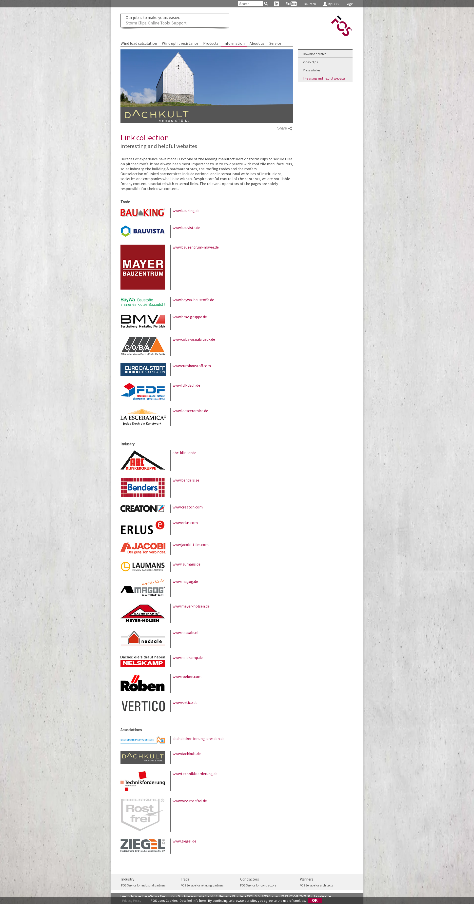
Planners (306, 879)
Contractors (249, 879)
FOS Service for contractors (258, 885)
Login (350, 4)
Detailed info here (193, 900)
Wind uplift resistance (180, 43)
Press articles (311, 70)
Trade (185, 879)
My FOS (333, 4)
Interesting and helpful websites (324, 78)
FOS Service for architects (316, 885)
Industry (127, 879)
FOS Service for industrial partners (143, 885)
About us (257, 43)
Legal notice (322, 896)
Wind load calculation (139, 43)
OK (315, 901)
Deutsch (310, 4)
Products (210, 43)
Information (234, 43)
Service (275, 43)
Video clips (310, 62)
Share (282, 128)
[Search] (266, 3)
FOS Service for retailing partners (202, 885)
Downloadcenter (314, 54)
